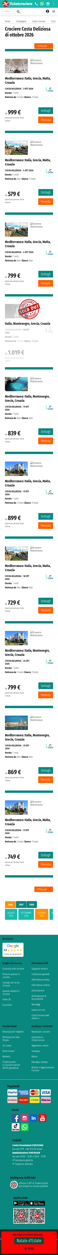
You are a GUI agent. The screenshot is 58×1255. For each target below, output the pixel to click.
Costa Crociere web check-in (40, 1017)
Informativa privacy (40, 979)
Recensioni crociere (41, 1031)
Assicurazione (38, 990)
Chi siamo (7, 1045)
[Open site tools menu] (54, 4)
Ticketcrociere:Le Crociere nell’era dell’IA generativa (11, 1064)
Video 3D (6, 999)
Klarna (34, 1056)
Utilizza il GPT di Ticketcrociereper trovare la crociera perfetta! (33, 1185)
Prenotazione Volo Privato (11, 1039)
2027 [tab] (21, 904)
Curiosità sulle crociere (13, 968)
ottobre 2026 (42, 914)
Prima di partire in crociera (11, 976)
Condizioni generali (41, 974)
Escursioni (7, 1004)
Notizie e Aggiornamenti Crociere (43, 1069)
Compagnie (21, 21)
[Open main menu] (54, 11)
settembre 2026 (26, 914)
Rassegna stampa (40, 1061)
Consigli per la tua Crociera (11, 984)
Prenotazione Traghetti (13, 1031)
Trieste (20, 97)
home (7, 21)
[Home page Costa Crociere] (50, 88)
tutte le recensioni (13, 954)
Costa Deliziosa (13, 88)
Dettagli (46, 111)
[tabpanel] (29, 915)
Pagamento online (40, 1045)
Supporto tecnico (40, 968)
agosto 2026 (11, 914)
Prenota (46, 120)
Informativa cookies (41, 985)
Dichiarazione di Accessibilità (39, 997)
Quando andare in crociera (10, 992)
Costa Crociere (38, 21)
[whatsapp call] (42, 4)
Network (6, 1056)
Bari (19, 178)
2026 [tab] (10, 904)
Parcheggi (36, 1004)
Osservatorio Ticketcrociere (38, 1039)
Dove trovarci (8, 1051)
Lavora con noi (38, 1009)
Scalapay (36, 1051)
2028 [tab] (31, 904)
